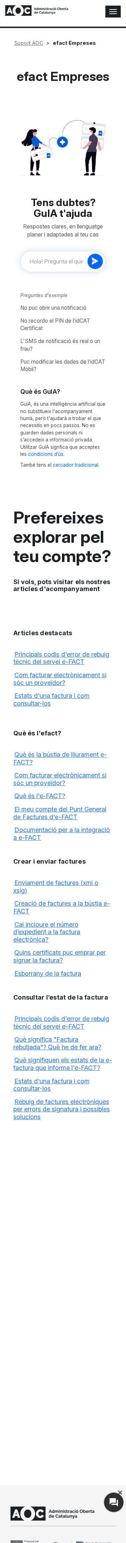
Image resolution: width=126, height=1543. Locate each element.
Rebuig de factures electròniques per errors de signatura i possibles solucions (61, 1109)
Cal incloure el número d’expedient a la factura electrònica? (46, 932)
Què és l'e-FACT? (39, 796)
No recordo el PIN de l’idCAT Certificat (55, 324)
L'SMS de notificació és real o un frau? (60, 345)
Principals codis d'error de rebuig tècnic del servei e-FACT (61, 658)
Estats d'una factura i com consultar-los (51, 1084)
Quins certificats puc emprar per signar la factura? (59, 956)
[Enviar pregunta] (95, 261)
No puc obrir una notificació (53, 307)
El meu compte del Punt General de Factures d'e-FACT (59, 813)
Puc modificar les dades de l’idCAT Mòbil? (62, 365)
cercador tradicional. (76, 465)
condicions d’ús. (46, 454)
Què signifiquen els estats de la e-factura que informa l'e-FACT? (62, 1063)
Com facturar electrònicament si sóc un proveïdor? (59, 678)
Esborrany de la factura (47, 973)
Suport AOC (28, 43)
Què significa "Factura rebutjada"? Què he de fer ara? (57, 1043)
